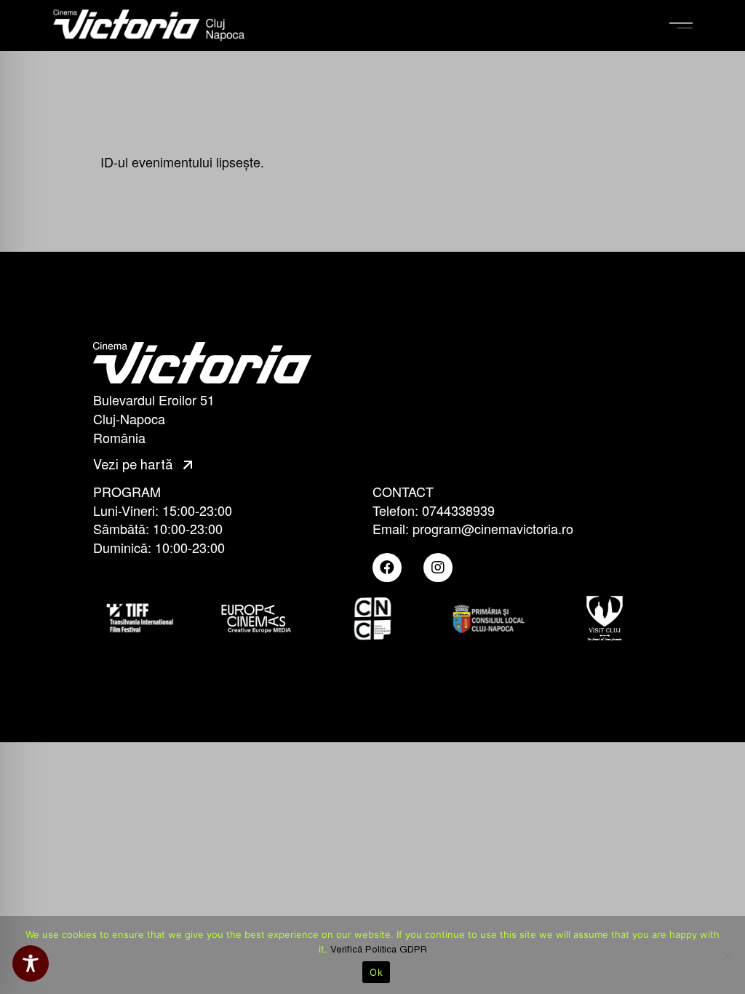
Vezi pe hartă (135, 465)
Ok (376, 972)
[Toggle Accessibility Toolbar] (30, 963)
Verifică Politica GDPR (378, 949)
